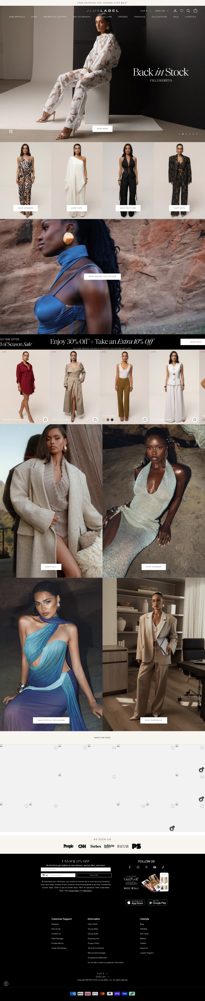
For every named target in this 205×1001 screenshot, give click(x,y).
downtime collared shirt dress (15, 419)
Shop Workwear (154, 720)
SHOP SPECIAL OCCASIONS (51, 720)
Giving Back (93, 929)
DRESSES (123, 17)
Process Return (57, 943)
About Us (144, 948)
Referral (143, 938)
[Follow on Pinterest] (146, 867)
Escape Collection (55, 17)
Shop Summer (153, 567)
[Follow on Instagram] (138, 867)
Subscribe (94, 875)
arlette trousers (108, 416)
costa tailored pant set (161, 419)
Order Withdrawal (58, 948)
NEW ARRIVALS (17, 17)
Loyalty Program (147, 953)
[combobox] (45, 875)
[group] (102, 342)
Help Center (93, 924)
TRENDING (139, 17)
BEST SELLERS (104, 17)
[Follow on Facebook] (129, 867)
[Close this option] (6, 983)
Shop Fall (51, 567)
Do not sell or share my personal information (106, 962)
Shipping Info (93, 938)
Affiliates (143, 929)
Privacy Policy (74, 891)
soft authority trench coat (64, 419)
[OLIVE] (109, 420)
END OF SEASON (81, 17)
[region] (102, 74)
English (160, 11)
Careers (143, 943)
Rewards (54, 924)
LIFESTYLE (190, 17)
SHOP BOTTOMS (128, 208)
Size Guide (55, 929)
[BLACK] (113, 420)
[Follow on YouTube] (154, 867)
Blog (142, 924)
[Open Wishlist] (181, 10)
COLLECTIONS (159, 17)
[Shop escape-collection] (102, 74)
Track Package (57, 938)
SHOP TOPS (76, 208)
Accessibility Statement (97, 957)
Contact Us (56, 933)
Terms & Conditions (96, 948)
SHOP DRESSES (25, 208)
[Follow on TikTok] (163, 867)
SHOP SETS (179, 208)
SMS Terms (87, 891)
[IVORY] (104, 420)
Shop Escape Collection (102, 276)
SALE (176, 17)
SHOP (34, 17)
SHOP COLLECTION (102, 129)
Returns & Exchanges (96, 953)
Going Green (93, 933)
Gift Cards (144, 933)
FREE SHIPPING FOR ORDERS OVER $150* (102, 3)
